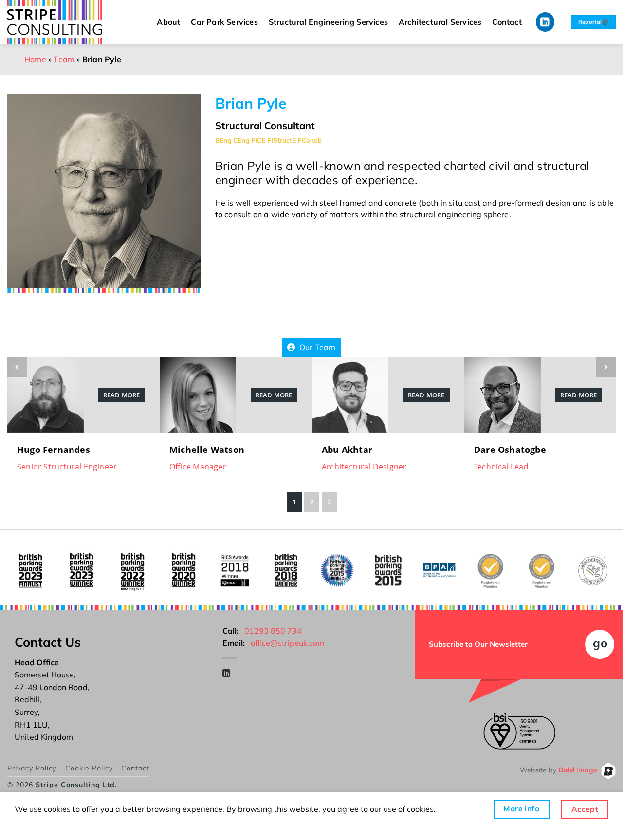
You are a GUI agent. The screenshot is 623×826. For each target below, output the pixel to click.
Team (64, 59)
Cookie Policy (89, 768)
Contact (506, 22)
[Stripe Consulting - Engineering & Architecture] (63, 22)
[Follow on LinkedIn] (545, 21)
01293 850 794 (273, 631)
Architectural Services (440, 22)
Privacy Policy (31, 768)
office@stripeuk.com (287, 643)
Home (35, 59)
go (600, 643)
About (168, 22)
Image (578, 770)
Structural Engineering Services (328, 22)
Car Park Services (224, 22)
